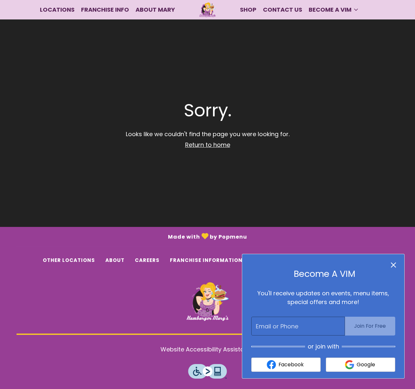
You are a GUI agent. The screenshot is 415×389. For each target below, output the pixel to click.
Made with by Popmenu (123, 236)
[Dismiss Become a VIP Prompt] (393, 265)
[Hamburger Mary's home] (207, 10)
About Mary (155, 10)
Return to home (207, 145)
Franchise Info (105, 10)
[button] (333, 9)
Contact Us (282, 10)
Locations (57, 10)
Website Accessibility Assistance (207, 349)
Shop (248, 10)
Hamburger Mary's (207, 302)
